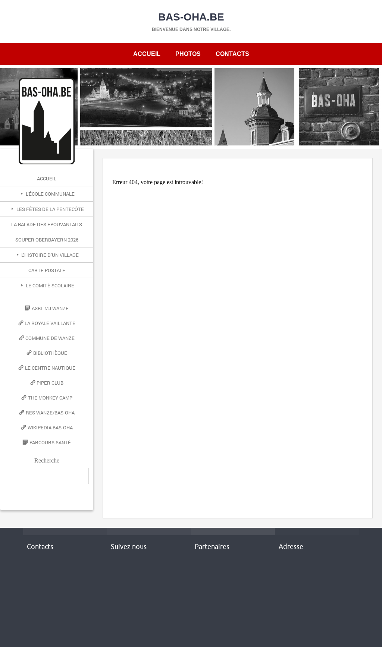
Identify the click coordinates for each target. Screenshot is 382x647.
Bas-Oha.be (191, 17)
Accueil (146, 54)
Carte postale (46, 270)
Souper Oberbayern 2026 (46, 240)
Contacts (232, 54)
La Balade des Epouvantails (46, 224)
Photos (188, 54)
